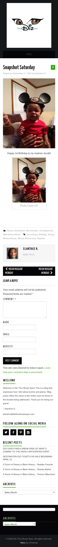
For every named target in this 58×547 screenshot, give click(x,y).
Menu (29, 54)
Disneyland (19, 230)
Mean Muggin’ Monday (14, 271)
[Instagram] (28, 432)
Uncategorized (46, 230)
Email (6, 334)
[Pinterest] (21, 432)
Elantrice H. (40, 73)
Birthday (43, 234)
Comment (9, 299)
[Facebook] (13, 432)
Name (6, 322)
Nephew (41, 238)
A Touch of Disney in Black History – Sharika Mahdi (27, 469)
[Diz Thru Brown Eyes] (29, 25)
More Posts (29, 255)
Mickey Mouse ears (27, 238)
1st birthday (32, 234)
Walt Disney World (11, 234)
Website (8, 346)
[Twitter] (6, 432)
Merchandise (32, 230)
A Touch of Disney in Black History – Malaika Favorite (28, 464)
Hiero (22, 542)
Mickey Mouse (10, 238)
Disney (10, 230)
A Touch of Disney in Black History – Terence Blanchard (29, 474)
